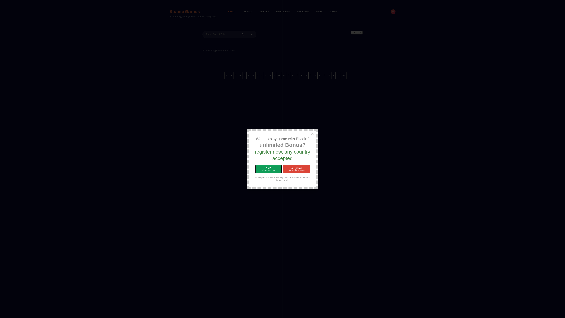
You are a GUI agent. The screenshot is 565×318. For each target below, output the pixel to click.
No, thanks (296, 169)
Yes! (268, 169)
